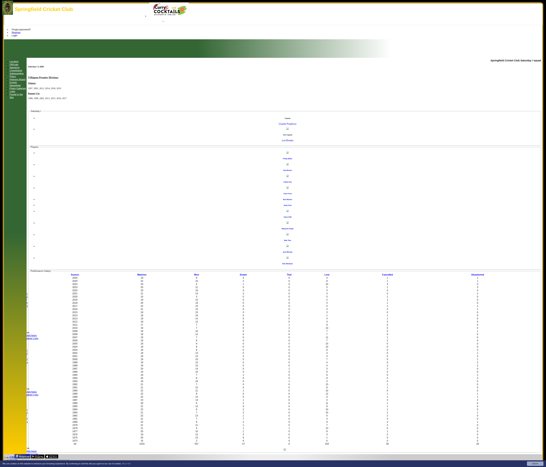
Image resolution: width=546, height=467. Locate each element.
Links (12, 91)
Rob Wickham (287, 264)
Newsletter (15, 85)
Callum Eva (287, 182)
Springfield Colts (29, 338)
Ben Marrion (287, 199)
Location (14, 61)
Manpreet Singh (287, 229)
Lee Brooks (287, 140)
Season (75, 275)
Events (13, 82)
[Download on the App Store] (51, 457)
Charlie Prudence (287, 124)
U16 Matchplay (29, 335)
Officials (14, 64)
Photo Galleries (18, 88)
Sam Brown (287, 170)
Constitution (16, 70)
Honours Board (17, 79)
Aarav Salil (287, 217)
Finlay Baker (287, 158)
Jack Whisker (287, 252)
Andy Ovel (287, 205)
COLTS (13, 460)
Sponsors (15, 67)
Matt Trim (287, 240)
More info (126, 463)
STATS (13, 457)
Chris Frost (287, 193)
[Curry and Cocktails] (169, 16)
